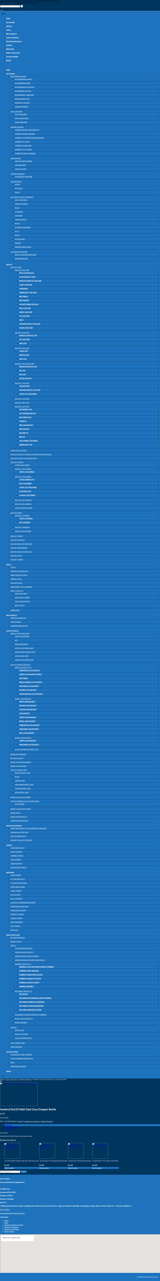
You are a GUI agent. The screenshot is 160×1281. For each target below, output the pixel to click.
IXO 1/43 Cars (24, 316)
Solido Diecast (25, 378)
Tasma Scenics (16, 863)
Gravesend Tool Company (21, 587)
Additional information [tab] (12, 1127)
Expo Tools (19, 605)
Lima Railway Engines (23, 161)
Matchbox (23, 296)
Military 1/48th (16, 758)
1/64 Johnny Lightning (28, 441)
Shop (6, 1223)
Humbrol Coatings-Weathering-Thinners (36, 967)
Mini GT (22, 437)
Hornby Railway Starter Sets (27, 130)
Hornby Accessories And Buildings (29, 138)
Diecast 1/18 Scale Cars (24, 364)
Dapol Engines (21, 114)
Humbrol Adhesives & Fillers (31, 975)
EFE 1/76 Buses (24, 522)
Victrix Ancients (17, 879)
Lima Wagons (20, 165)
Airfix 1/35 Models (22, 636)
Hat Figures (19, 804)
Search (23, 1172)
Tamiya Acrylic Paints (24, 952)
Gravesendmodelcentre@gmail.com (12, 1213)
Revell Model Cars (22, 773)
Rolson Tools (16, 583)
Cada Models (15, 622)
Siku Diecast (24, 429)
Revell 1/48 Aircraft (27, 721)
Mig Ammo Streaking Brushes (31, 1006)
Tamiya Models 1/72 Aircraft (31, 694)
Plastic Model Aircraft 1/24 (26, 749)
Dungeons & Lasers (18, 910)
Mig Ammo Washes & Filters (30, 1010)
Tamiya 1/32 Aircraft (27, 741)
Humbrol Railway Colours (30, 978)
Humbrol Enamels (26, 986)
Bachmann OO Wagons (24, 95)
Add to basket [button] (9, 1168)
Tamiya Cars (20, 781)
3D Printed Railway (23, 227)
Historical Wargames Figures (22, 902)
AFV (16, 640)
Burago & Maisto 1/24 (28, 335)
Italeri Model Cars (22, 788)
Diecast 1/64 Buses (22, 527)
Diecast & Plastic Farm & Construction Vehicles (30, 454)
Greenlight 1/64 (25, 445)
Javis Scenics (15, 859)
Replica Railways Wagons (25, 255)
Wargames (10, 49)
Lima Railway (15, 158)
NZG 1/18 (22, 374)
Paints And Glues (13, 53)
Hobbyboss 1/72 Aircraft (29, 670)
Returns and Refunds (11, 1229)
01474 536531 (5, 1210)
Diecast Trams (16, 536)
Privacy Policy (9, 1231)
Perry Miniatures (17, 887)
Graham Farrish (21, 107)
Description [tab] (8, 1125)
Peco (17, 231)
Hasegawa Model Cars (24, 784)
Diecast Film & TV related (21, 552)
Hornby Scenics (17, 856)
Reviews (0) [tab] (8, 1129)
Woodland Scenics (18, 867)
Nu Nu (17, 777)
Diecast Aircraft (17, 540)
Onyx (21, 320)
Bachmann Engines (22, 83)
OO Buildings (15, 181)
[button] (80, 14)
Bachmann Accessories (24, 87)
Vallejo (13, 1027)
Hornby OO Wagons (23, 145)
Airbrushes (15, 610)
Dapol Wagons (21, 122)
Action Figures (12, 56)
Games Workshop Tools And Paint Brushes (28, 828)
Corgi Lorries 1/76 (26, 479)
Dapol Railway (16, 111)
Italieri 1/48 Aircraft (28, 709)
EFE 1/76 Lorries (25, 483)
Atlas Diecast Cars (27, 277)
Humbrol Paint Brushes (29, 971)
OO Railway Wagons (18, 252)
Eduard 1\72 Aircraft (28, 690)
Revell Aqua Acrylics (24, 1018)
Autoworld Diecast (27, 413)
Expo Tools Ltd (16, 591)
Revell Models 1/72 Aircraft (30, 682)
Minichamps (24, 300)
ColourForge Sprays (23, 948)
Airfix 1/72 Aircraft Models (30, 674)
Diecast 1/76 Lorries (23, 477)
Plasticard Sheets (18, 836)
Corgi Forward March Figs (21, 1058)
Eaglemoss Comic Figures (21, 1054)
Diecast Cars (15, 267)
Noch (17, 208)
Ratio (17, 235)
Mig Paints (23, 994)
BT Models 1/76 (25, 491)
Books (8, 60)
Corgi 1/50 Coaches (18, 450)
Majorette (23, 433)
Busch (17, 184)
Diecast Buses (16, 513)
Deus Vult (14, 930)
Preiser (18, 243)
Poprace (22, 421)
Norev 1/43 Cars (25, 312)
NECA (12, 1062)
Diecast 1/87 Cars (22, 403)
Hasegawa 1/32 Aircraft (29, 744)
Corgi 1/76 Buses (26, 518)
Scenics (9, 45)
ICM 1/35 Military (22, 656)
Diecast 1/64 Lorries (23, 504)
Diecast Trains (16, 559)
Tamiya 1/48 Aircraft (27, 717)
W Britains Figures (18, 1066)
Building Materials (14, 41)
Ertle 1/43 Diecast (26, 273)
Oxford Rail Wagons (23, 177)
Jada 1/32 (22, 359)
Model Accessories (18, 766)
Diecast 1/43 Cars (22, 270)
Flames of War (16, 918)
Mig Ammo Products (23, 991)
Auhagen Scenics (17, 848)
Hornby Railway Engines (25, 134)
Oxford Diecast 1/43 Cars (29, 324)
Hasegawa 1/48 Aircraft (29, 729)
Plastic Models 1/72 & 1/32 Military (24, 801)
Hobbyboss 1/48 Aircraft (29, 725)
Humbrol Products (23, 964)
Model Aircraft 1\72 (23, 667)
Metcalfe (18, 188)
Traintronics (20, 219)
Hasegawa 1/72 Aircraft (29, 686)
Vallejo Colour (21, 1034)
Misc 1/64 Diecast (26, 425)
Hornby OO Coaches (23, 149)
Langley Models (21, 204)
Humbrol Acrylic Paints (29, 982)
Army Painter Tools (18, 575)
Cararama (23, 288)
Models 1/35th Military (20, 633)
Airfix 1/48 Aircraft (27, 701)
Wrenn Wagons (21, 258)
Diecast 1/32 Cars (22, 348)
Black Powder (16, 899)
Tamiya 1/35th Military (24, 660)
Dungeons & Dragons (19, 906)
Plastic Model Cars (18, 770)
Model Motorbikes (18, 754)
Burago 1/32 (24, 355)
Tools (8, 30)
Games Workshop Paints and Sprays (30, 960)
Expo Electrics (21, 594)
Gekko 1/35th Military (24, 648)
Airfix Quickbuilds (18, 618)
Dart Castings (21, 200)
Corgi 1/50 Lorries (26, 472)
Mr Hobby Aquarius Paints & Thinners (30, 1015)
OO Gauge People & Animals (21, 197)
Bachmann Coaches (23, 91)
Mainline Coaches (22, 103)
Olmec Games (15, 891)
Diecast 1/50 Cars (22, 399)
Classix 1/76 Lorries (27, 495)
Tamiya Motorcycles (19, 821)
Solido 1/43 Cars (26, 328)
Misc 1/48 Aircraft (26, 733)
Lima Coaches (20, 169)
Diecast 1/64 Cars (22, 406)
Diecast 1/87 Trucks (23, 500)
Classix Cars (24, 386)
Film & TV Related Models (20, 762)
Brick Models (11, 34)
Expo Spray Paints (22, 601)
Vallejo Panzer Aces (23, 1038)
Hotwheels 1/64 (25, 409)
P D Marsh (19, 212)
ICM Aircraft (24, 713)
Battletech (15, 895)
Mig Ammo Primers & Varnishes (31, 1002)
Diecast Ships (16, 556)
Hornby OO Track (22, 142)
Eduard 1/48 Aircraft (28, 705)
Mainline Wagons (22, 99)
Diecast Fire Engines (18, 548)
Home (8, 18)
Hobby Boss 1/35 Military (25, 652)
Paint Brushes (16, 1047)
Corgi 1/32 (23, 351)
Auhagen (18, 216)
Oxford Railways (17, 174)
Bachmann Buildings (23, 79)
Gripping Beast (16, 922)
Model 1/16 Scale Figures (20, 797)
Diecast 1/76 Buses (22, 516)
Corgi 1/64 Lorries (22, 465)
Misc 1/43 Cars (25, 308)
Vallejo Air (19, 1030)
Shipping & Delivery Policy (14, 1225)
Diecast (9, 26)
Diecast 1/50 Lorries (23, 469)
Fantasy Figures (17, 914)
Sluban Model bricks (19, 626)
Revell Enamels (21, 1022)
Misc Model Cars (22, 792)
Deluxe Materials (17, 938)
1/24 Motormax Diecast (29, 304)
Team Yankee (15, 875)
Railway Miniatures (23, 247)
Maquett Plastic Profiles (21, 840)
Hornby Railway (17, 127)
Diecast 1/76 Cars (22, 383)
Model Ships (15, 813)
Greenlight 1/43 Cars (28, 292)
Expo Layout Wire (22, 597)
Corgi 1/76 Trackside (28, 394)
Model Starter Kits (18, 817)
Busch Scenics (16, 852)
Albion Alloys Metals (19, 571)
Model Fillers (16, 941)
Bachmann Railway (18, 76)
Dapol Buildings (21, 118)
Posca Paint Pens (17, 1043)
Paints (13, 945)
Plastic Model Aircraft (20, 665)
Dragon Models (21, 644)
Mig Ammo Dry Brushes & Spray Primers (35, 998)
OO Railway (10, 22)
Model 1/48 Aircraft (23, 699)
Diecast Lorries (17, 462)
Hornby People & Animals (25, 153)
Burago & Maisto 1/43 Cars (30, 281)
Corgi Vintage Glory (23, 508)
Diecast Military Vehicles (21, 544)
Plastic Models (12, 37)
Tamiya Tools (16, 579)
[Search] (22, 6)
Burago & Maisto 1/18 (28, 366)
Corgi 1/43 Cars (25, 285)
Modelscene (20, 239)
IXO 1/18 (22, 370)
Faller (17, 192)
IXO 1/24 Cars (24, 339)
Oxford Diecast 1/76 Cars (29, 390)
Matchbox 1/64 (25, 417)
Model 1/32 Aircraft (23, 738)
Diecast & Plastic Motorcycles (23, 458)
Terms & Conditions (11, 1227)
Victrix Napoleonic (18, 883)
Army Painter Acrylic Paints (27, 956)
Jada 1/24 (22, 343)
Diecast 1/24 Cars (22, 333)
